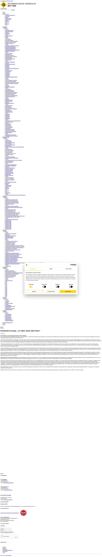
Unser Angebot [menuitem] (8, 140)
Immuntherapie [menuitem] (8, 128)
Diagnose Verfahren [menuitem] (9, 53)
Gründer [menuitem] (6, 302)
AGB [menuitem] (4, 552)
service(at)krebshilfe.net (8, 499)
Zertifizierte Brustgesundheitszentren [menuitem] (12, 256)
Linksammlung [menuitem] (8, 266)
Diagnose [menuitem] (7, 32)
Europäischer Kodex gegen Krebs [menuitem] (11, 41)
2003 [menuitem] (6, 294)
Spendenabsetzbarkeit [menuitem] (9, 320)
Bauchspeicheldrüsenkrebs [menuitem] (10, 64)
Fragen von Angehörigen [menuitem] (10, 179)
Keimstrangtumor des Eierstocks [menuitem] (11, 92)
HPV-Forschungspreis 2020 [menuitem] (10, 209)
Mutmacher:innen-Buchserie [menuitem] (10, 235)
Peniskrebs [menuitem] (7, 117)
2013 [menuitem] (6, 283)
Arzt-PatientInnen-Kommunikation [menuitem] (11, 157)
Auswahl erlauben (51, 291)
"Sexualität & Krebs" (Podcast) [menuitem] (11, 248)
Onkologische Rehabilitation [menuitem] (10, 165)
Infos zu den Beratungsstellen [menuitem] (10, 182)
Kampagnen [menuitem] (5, 267)
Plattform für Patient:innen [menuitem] (10, 142)
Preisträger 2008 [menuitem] (8, 220)
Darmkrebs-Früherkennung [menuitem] (10, 48)
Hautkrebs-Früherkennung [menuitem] (10, 51)
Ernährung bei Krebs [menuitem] (9, 168)
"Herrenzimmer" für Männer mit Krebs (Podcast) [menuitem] (14, 247)
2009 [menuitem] (6, 287)
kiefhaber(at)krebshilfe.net (9, 482)
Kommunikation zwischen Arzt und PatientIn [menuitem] (13, 160)
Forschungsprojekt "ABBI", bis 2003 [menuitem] (12, 213)
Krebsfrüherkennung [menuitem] (9, 31)
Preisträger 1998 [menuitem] (8, 227)
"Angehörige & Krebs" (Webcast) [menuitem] (11, 241)
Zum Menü (7, 0)
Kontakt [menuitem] (4, 547)
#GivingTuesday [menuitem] (8, 315)
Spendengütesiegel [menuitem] (8, 319)
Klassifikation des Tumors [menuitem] (10, 58)
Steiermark (7, 21)
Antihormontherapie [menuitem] (9, 127)
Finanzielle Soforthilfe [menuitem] (9, 150)
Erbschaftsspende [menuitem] (8, 317)
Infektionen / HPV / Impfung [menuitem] (10, 42)
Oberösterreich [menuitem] (8, 186)
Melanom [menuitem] (7, 102)
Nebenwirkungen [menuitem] (8, 126)
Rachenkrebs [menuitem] (7, 109)
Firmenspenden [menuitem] (8, 318)
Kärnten (6, 17)
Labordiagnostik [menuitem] (8, 54)
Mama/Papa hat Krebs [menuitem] (9, 173)
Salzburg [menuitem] (6, 187)
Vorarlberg (7, 23)
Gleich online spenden (4, 523)
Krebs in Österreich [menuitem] (8, 35)
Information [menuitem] (5, 26)
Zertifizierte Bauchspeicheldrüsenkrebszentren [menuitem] (13, 257)
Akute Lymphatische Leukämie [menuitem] (11, 80)
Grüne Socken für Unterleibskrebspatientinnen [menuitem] (13, 272)
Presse (4, 13)
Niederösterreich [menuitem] (8, 185)
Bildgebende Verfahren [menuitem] (9, 55)
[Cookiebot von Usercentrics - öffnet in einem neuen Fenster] (71, 265)
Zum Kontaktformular (4, 508)
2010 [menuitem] (6, 286)
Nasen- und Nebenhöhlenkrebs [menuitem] (11, 108)
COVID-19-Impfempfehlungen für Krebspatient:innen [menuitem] (15, 195)
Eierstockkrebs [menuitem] (8, 89)
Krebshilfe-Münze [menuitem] (8, 309)
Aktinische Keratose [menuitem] (9, 100)
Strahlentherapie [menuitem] (8, 124)
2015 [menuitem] (6, 281)
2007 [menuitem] (6, 290)
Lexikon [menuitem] (6, 36)
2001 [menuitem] (6, 296)
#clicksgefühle (8, 555)
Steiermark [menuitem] (7, 188)
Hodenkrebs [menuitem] (7, 115)
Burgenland (7, 16)
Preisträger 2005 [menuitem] (8, 223)
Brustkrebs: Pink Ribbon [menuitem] (9, 270)
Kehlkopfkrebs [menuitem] (8, 106)
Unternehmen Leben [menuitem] (9, 154)
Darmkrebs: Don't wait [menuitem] (9, 277)
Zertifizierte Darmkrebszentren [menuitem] (11, 261)
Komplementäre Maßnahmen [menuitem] (10, 131)
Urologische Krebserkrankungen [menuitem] (11, 76)
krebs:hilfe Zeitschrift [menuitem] (9, 237)
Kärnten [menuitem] (6, 184)
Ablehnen (34, 291)
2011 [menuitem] (6, 285)
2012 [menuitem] (6, 284)
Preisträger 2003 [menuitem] (8, 224)
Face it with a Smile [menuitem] (9, 151)
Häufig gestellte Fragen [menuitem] (9, 177)
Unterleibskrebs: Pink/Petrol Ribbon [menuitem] (12, 273)
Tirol (6, 22)
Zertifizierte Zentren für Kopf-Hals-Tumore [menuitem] (13, 254)
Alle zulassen (68, 291)
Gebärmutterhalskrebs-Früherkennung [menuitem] (12, 49)
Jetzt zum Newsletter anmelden (6, 532)
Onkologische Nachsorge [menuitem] (10, 130)
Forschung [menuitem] (5, 196)
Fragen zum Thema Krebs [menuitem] (10, 144)
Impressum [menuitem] (5, 549)
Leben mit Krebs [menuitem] (8, 143)
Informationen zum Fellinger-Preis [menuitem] (11, 219)
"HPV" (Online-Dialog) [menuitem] (9, 250)
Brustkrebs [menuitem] (7, 65)
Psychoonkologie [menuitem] (8, 141)
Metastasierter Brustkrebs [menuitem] (10, 86)
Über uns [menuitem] (4, 297)
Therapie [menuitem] (6, 34)
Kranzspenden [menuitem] (8, 316)
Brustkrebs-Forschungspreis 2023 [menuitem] (11, 200)
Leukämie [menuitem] (7, 63)
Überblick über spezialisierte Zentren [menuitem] (12, 253)
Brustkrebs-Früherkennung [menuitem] (10, 46)
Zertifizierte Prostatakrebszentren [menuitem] (11, 258)
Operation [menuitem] (7, 122)
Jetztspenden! (2, 327)
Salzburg (6, 20)
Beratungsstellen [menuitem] (8, 145)
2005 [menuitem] (6, 292)
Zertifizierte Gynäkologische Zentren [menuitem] (12, 255)
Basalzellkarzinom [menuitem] (8, 101)
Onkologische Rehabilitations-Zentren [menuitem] (12, 263)
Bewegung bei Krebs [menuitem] (9, 170)
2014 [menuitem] (6, 282)
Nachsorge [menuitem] (7, 166)
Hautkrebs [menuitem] (7, 69)
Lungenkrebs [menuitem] (7, 73)
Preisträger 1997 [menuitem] (8, 228)
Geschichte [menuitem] (7, 301)
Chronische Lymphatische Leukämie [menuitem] (12, 82)
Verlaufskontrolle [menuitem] (8, 59)
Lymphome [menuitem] (7, 74)
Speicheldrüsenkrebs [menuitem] (9, 111)
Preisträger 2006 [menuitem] (8, 222)
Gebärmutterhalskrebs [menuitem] (9, 90)
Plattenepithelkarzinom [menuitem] (9, 103)
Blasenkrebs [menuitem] (7, 114)
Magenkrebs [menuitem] (7, 75)
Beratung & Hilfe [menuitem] (6, 136)
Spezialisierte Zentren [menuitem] (9, 236)
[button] (3, 8)
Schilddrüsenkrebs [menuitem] (8, 110)
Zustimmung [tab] (33, 268)
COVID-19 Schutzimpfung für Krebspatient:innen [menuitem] (14, 146)
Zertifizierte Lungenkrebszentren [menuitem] (11, 259)
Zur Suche (11, 0)
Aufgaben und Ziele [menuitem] (9, 303)
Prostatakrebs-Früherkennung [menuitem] (10, 47)
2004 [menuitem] (6, 293)
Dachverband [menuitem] (7, 192)
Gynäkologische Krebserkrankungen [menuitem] (12, 68)
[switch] (44, 287)
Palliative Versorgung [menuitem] (9, 175)
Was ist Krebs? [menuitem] (8, 39)
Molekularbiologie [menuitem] (8, 57)
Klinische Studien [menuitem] (8, 132)
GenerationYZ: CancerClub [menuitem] (10, 153)
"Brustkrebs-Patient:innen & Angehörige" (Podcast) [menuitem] (14, 246)
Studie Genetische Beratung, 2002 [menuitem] (11, 214)
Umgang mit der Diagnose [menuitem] (10, 167)
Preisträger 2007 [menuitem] (8, 221)
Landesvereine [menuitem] (8, 307)
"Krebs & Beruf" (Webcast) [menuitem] (10, 242)
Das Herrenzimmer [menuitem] (8, 152)
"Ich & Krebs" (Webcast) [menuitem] (10, 243)
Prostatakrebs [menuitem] (7, 118)
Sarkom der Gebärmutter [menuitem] (9, 94)
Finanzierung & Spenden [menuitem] (10, 308)
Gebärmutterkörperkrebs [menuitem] (9, 91)
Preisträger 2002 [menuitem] (8, 225)
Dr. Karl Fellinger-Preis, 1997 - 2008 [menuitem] (12, 217)
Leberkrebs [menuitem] (7, 72)
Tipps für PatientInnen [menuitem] (9, 161)
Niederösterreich (8, 18)
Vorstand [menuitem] (6, 304)
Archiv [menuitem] (6, 278)
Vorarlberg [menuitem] (7, 190)
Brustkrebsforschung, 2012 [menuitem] (10, 210)
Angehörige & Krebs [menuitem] (9, 172)
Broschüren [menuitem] (7, 234)
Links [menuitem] (6, 238)
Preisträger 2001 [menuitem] (8, 226)
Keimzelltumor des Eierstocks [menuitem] (10, 93)
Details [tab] (51, 268)
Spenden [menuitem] (4, 310)
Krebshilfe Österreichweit (10, 15)
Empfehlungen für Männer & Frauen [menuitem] (12, 45)
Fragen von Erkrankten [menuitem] (9, 178)
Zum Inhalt (2, 0)
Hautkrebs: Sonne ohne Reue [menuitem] (10, 274)
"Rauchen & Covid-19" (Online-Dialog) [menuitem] (12, 249)
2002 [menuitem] (6, 295)
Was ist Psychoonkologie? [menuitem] (10, 156)
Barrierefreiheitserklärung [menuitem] (7, 550)
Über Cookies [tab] (69, 268)
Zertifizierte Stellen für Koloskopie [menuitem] (11, 260)
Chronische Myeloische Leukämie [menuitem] (11, 83)
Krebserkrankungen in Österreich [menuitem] (11, 135)
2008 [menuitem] (6, 289)
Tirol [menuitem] (6, 189)
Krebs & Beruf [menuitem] (8, 174)
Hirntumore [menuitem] (7, 67)
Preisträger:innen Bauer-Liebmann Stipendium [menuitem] (13, 207)
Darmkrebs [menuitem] (7, 66)
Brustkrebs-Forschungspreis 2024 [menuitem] (11, 199)
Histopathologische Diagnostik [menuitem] (11, 56)
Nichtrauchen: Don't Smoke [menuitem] (10, 276)
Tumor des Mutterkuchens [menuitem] (10, 96)
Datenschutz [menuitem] (5, 551)
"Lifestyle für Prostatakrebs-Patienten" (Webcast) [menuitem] (14, 245)
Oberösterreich (8, 19)
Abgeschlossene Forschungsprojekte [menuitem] (12, 202)
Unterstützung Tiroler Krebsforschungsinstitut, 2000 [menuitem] (15, 216)
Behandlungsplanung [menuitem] (9, 121)
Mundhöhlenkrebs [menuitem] (8, 107)
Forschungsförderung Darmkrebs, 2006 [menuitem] (12, 212)
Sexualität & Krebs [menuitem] (8, 171)
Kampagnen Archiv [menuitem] (9, 280)
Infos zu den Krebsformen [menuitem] (10, 62)
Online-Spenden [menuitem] (8, 314)
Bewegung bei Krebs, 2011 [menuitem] (10, 211)
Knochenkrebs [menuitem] (8, 71)
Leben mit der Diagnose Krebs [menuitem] (11, 164)
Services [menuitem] (4, 230)
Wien (6, 24)
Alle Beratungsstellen (4, 501)
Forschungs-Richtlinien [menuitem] (9, 203)
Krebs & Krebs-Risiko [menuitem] (9, 30)
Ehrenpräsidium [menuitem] (8, 305)
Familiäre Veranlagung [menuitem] (9, 43)
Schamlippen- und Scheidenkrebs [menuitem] (11, 95)
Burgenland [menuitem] (7, 183)
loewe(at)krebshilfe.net (8, 489)
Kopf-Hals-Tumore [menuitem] (8, 70)
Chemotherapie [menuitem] (8, 125)
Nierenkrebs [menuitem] (7, 116)
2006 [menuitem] (6, 291)
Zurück (7, 29)
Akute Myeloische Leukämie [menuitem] (10, 81)
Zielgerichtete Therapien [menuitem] (9, 129)
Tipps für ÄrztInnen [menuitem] (9, 162)
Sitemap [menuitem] (4, 548)
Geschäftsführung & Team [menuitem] (10, 306)
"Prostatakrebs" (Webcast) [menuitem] (10, 244)
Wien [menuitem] (6, 191)
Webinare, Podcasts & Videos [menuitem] (10, 233)
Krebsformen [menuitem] (7, 33)
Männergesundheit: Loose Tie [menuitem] (10, 271)
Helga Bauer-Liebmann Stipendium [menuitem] (11, 201)
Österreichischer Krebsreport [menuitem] (10, 134)
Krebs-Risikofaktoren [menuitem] (9, 40)
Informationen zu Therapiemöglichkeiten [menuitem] (12, 120)
